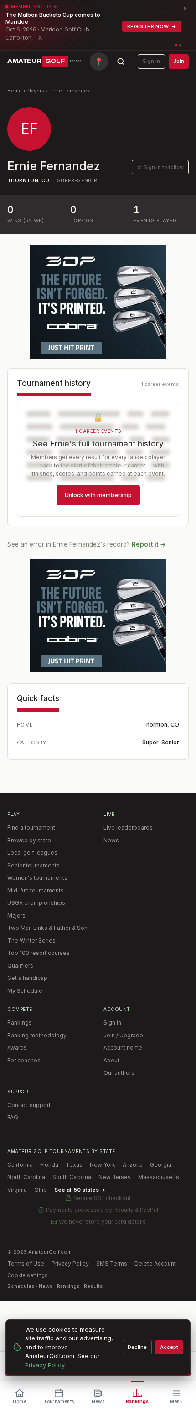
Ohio (40, 1189)
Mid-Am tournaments (35, 890)
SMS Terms (111, 1263)
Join (178, 61)
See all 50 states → (79, 1189)
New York (102, 1164)
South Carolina (71, 1177)
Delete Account (155, 1263)
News (111, 840)
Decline (137, 1347)
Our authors (118, 1072)
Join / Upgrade (123, 1035)
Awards (17, 1047)
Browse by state (29, 840)
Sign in (151, 61)
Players (35, 90)
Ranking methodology (37, 1035)
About (111, 1060)
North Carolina (26, 1177)
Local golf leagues (32, 852)
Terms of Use (25, 1263)
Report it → (149, 544)
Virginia (17, 1189)
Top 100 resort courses (38, 952)
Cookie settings (27, 1275)
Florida (49, 1164)
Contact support (29, 1105)
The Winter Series (31, 940)
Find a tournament (31, 827)
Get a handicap (27, 977)
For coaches (24, 1060)
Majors (16, 915)
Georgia (160, 1164)
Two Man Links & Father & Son (47, 927)
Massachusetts (158, 1177)
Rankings (19, 1022)
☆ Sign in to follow (160, 167)
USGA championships (36, 902)
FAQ (12, 1117)
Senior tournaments (33, 865)
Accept (169, 1347)
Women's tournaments (37, 877)
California (20, 1164)
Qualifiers (20, 965)
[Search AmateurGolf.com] (121, 61)
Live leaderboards (128, 827)
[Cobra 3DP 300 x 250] (98, 302)
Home (14, 90)
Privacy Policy (70, 1263)
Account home (122, 1047)
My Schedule (24, 990)
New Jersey (114, 1177)
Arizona (133, 1164)
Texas (74, 1164)
